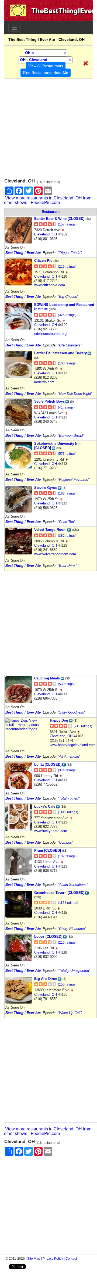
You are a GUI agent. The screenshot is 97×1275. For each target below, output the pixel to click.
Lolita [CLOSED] (47, 764)
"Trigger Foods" (70, 253)
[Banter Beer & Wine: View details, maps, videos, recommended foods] (18, 230)
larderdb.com (44, 382)
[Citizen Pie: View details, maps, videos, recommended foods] (18, 272)
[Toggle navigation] (14, 27)
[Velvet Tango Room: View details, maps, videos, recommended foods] (18, 541)
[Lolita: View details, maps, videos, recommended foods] (18, 775)
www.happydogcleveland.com (73, 745)
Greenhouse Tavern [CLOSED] (59, 893)
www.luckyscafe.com (50, 831)
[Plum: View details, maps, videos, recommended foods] (18, 861)
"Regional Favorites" (73, 480)
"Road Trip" (66, 522)
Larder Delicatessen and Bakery (60, 353)
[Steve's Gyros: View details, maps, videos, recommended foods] (18, 499)
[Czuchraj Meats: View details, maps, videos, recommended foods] (18, 689)
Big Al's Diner (45, 979)
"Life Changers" (70, 345)
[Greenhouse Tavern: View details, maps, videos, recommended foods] (18, 904)
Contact (71, 1258)
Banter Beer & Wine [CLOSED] (59, 219)
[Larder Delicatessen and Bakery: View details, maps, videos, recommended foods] (18, 364)
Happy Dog (59, 720)
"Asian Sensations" (73, 885)
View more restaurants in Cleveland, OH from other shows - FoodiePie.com (47, 200)
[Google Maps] (62, 230)
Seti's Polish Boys (49, 401)
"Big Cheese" (68, 297)
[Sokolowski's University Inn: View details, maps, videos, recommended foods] (18, 455)
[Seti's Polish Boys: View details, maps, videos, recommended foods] (18, 413)
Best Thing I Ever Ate (23, 253)
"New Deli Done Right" (75, 394)
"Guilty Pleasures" (72, 929)
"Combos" (65, 842)
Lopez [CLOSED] (48, 936)
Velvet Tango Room (50, 530)
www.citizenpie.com (49, 285)
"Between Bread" (71, 436)
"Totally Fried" (68, 798)
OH (54, 234)
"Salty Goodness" (71, 712)
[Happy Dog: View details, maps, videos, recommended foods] (26, 725)
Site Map (33, 1258)
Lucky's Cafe (44, 806)
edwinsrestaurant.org (50, 334)
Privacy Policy (53, 1258)
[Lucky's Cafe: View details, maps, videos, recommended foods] (18, 818)
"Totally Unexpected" (74, 971)
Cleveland (42, 234)
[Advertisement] (48, 127)
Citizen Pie (43, 261)
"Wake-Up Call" (70, 1013)
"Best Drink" (67, 566)
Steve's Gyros (45, 488)
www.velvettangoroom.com (55, 554)
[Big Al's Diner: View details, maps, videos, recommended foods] (18, 990)
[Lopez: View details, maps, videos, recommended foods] (18, 948)
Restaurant (51, 212)
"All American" (69, 756)
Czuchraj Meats (47, 678)
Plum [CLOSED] (47, 850)
